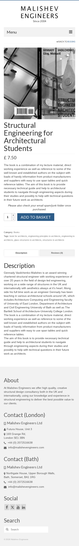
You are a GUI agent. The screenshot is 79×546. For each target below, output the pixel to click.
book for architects (18, 236)
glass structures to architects (27, 240)
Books (71, 41)
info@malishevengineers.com (25, 447)
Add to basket (36, 217)
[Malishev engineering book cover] (39, 83)
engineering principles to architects (44, 236)
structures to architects (53, 240)
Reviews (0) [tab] (57, 253)
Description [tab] (21, 253)
